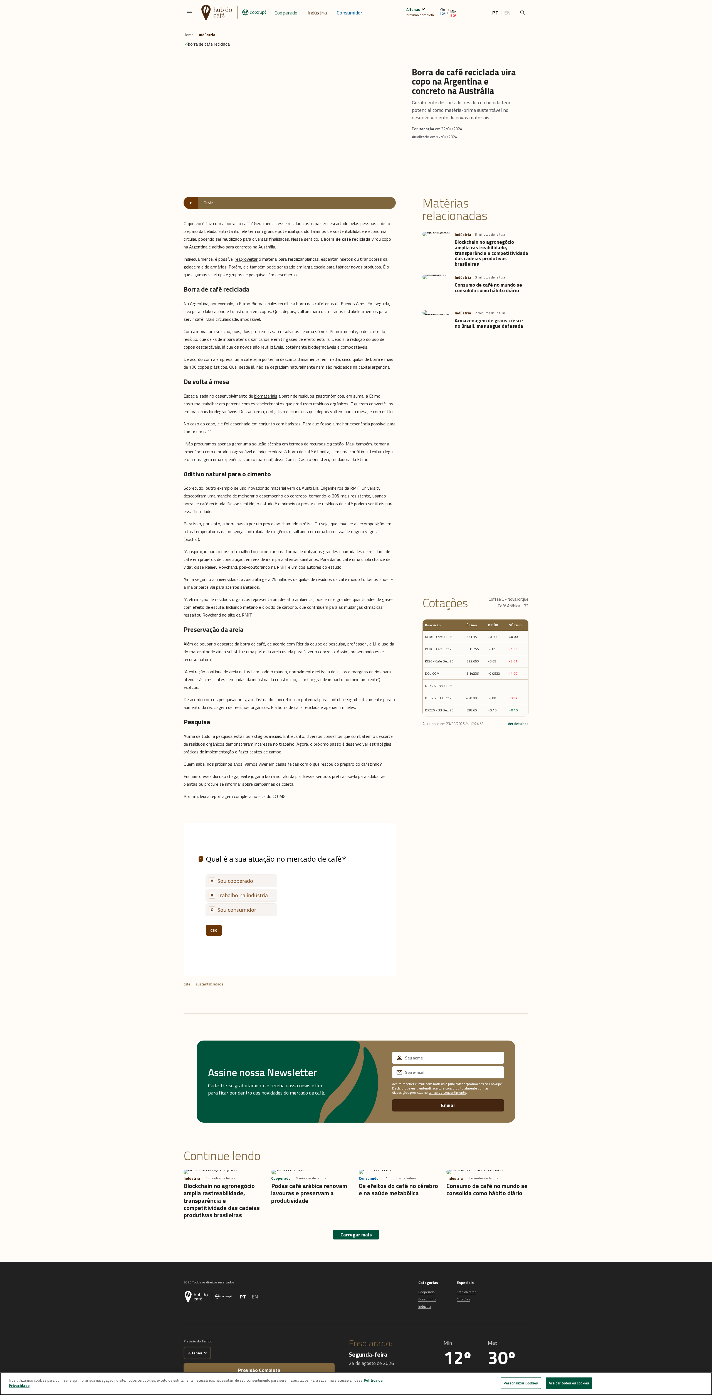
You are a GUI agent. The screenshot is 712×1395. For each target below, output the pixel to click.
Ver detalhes (518, 723)
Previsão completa (259, 1370)
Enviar (448, 1105)
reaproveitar (246, 259)
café (187, 984)
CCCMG (279, 796)
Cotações (463, 1299)
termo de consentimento (447, 1092)
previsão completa (420, 15)
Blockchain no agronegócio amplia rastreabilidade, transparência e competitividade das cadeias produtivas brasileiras (491, 253)
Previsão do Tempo (198, 1341)
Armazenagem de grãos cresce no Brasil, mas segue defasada (489, 323)
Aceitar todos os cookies (569, 1383)
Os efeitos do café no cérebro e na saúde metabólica (398, 1189)
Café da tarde (466, 1292)
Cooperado (286, 12)
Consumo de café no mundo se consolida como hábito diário (488, 287)
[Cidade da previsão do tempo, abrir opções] (205, 1352)
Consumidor (349, 12)
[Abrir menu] (190, 12)
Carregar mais (356, 1234)
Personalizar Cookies (521, 1383)
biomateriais (265, 396)
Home (189, 35)
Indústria (317, 12)
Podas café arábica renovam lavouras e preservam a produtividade (309, 1193)
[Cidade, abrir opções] (423, 8)
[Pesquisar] (522, 12)
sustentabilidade (210, 984)
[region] (356, 1383)
